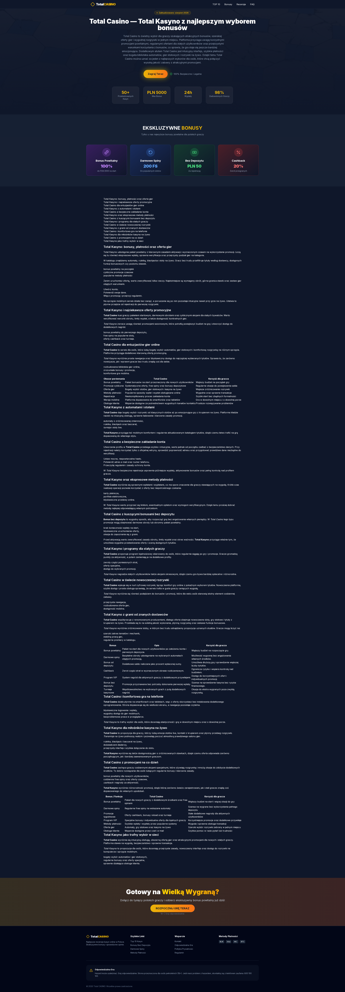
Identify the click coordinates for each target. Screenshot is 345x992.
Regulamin (179, 953)
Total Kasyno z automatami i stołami (122, 208)
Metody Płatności (138, 953)
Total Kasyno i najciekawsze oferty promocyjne (128, 202)
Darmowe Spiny (137, 949)
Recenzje (241, 4)
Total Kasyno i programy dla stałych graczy (126, 221)
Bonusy (228, 4)
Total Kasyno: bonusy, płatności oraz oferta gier (128, 199)
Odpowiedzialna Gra (184, 945)
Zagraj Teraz (155, 73)
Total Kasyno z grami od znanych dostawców (127, 228)
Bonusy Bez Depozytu (140, 945)
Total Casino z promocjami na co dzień (123, 237)
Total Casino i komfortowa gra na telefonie (125, 231)
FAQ (252, 4)
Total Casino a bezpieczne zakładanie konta (126, 211)
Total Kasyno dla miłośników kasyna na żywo (127, 234)
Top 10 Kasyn (136, 941)
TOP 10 (216, 4)
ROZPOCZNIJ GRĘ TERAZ (172, 908)
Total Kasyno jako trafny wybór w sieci (123, 241)
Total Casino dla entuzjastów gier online (124, 205)
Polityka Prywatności (184, 949)
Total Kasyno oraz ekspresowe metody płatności (128, 215)
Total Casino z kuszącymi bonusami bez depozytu (129, 218)
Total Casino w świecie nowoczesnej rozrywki (127, 224)
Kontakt (178, 941)
